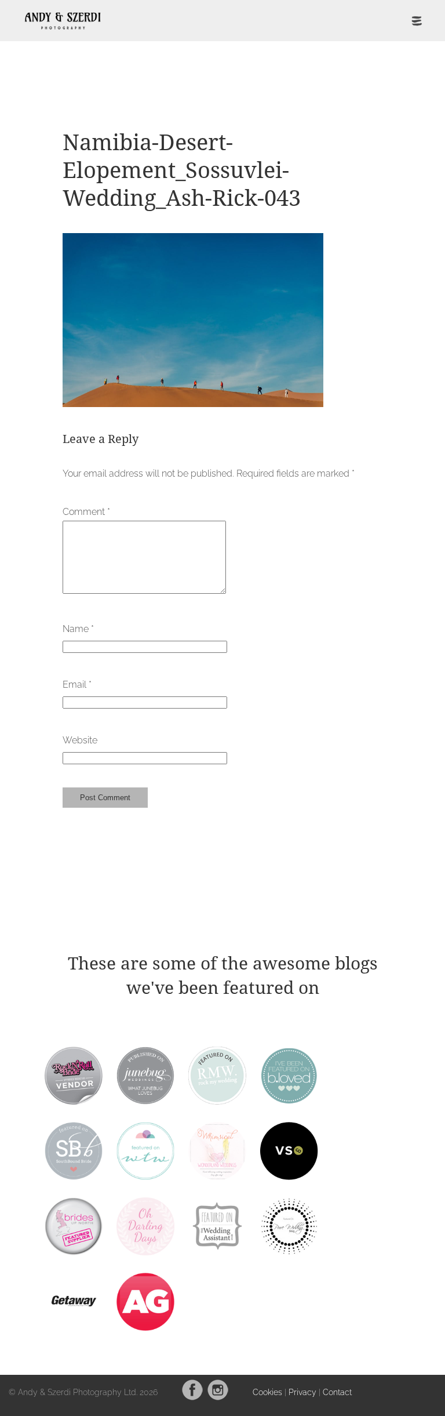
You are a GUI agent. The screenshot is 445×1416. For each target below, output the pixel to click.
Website (80, 740)
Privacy (302, 1392)
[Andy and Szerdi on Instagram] (217, 1398)
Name (78, 628)
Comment (86, 511)
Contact (337, 1392)
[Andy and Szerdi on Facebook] (192, 1398)
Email (77, 684)
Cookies (267, 1392)
